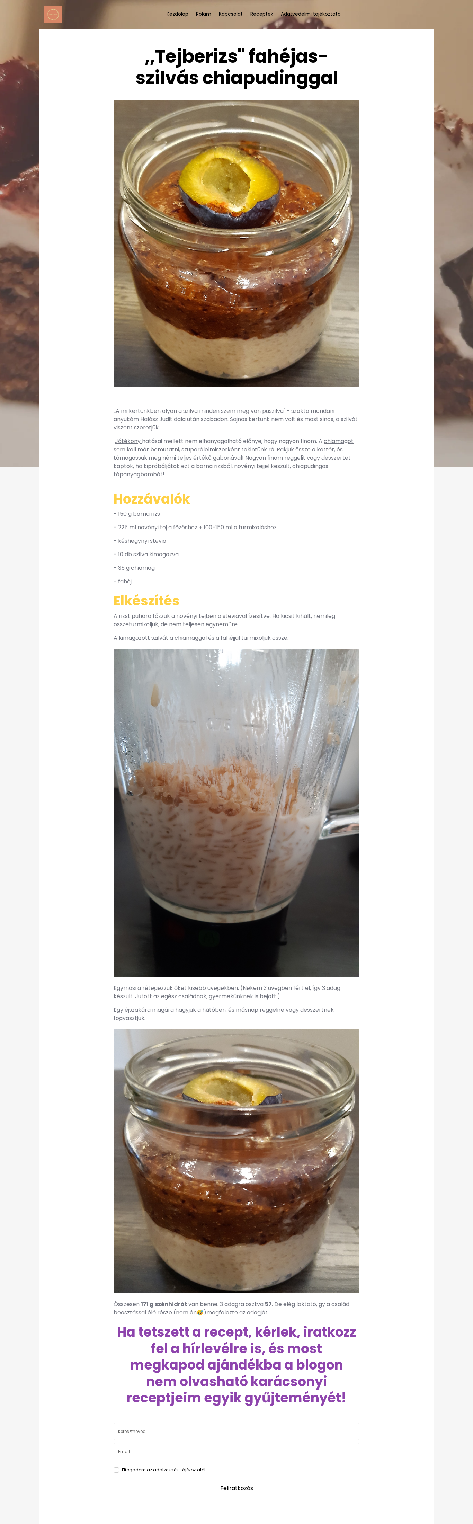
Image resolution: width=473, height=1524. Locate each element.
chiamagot (339, 441)
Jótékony (128, 441)
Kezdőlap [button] (177, 13)
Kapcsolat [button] (231, 13)
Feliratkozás (236, 1488)
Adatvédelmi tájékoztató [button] (311, 13)
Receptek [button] (261, 13)
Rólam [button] (203, 13)
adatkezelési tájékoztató (178, 1470)
